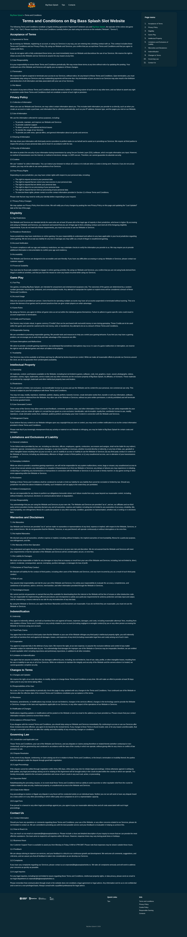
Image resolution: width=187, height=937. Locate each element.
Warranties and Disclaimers (157, 48)
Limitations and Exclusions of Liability (158, 43)
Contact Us (152, 63)
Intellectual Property (155, 38)
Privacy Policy (153, 27)
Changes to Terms (154, 55)
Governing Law (153, 59)
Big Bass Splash (51, 5)
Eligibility (151, 31)
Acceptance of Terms (155, 23)
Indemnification (153, 51)
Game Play (152, 35)
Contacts (71, 5)
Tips (63, 5)
